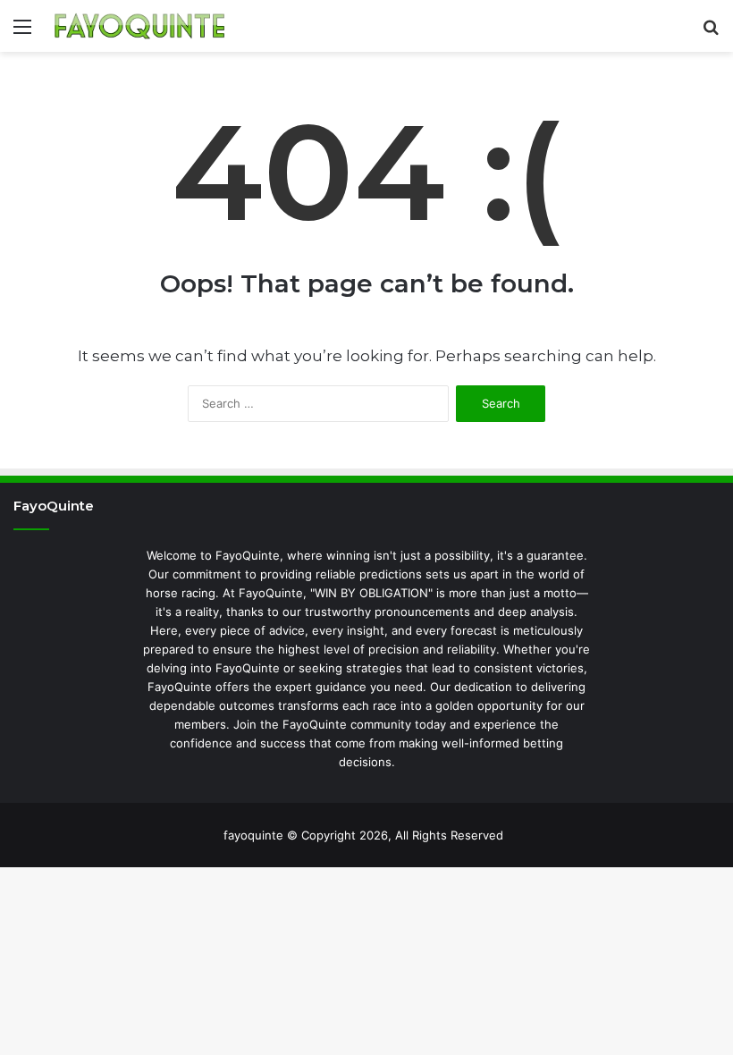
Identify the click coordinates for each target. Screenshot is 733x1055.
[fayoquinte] (139, 26)
